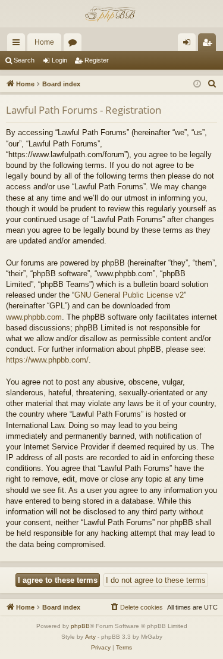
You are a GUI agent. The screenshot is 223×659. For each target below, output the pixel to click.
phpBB (80, 626)
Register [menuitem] (209, 44)
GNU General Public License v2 (129, 295)
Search (24, 60)
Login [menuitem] (189, 44)
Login (59, 60)
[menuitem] (212, 83)
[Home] (111, 13)
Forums (74, 44)
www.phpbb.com (34, 317)
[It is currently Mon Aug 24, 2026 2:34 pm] (197, 84)
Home (44, 42)
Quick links (18, 44)
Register (96, 60)
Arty (90, 636)
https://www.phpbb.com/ (47, 359)
